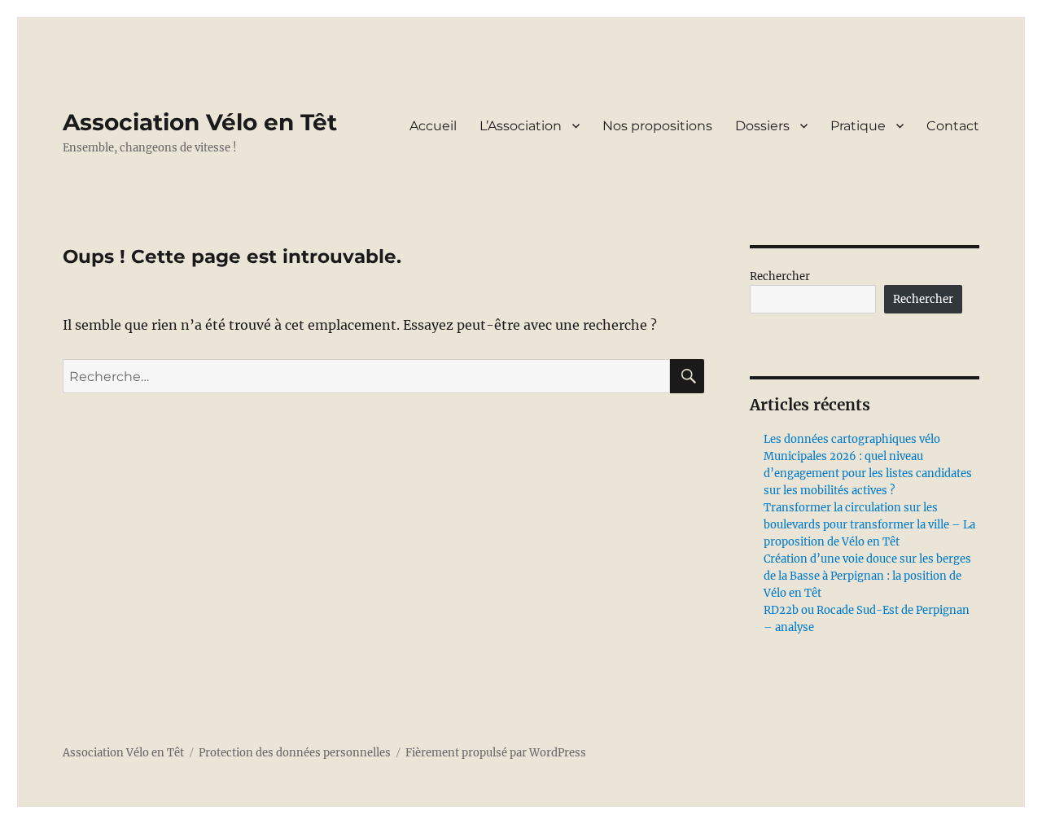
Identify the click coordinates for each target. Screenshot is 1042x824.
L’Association (520, 126)
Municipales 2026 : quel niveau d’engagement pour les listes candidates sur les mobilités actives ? (868, 473)
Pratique (858, 126)
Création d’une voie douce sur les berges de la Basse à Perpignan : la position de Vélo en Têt (867, 576)
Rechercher (780, 276)
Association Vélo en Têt (200, 122)
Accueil (433, 126)
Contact (952, 126)
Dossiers (762, 126)
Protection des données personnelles (295, 753)
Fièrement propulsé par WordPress (495, 753)
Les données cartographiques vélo (852, 439)
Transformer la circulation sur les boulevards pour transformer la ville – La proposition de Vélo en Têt (869, 525)
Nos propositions (657, 126)
